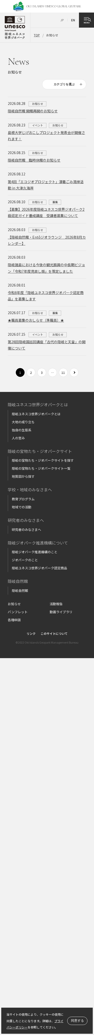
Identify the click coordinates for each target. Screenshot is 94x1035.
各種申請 (14, 619)
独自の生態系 (21, 430)
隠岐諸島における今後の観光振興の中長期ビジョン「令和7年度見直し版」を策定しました (46, 267)
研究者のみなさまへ (26, 529)
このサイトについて (54, 633)
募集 (55, 202)
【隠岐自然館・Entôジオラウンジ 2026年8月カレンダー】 (47, 240)
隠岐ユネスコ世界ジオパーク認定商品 (39, 568)
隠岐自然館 (20, 590)
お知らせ (37, 104)
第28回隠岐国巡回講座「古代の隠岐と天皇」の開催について (46, 345)
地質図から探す (23, 476)
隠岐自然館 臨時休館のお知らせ (34, 160)
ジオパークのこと (25, 560)
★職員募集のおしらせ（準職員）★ (36, 320)
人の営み (18, 438)
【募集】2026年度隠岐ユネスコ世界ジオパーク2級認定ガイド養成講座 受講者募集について (46, 212)
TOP (37, 35)
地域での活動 (21, 507)
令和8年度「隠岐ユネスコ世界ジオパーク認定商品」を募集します (45, 295)
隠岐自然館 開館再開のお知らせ (33, 110)
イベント (37, 125)
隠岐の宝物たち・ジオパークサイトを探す (43, 460)
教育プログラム (23, 499)
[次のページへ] (74, 372)
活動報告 (56, 603)
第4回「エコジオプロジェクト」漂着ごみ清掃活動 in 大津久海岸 (45, 184)
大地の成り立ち (23, 422)
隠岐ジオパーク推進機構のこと (34, 551)
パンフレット (18, 611)
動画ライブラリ (61, 611)
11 (63, 372)
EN (73, 20)
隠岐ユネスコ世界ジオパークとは (36, 413)
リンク (31, 633)
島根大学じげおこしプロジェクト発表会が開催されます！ (46, 135)
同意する (77, 1020)
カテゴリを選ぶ (64, 84)
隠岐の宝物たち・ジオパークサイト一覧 (41, 468)
